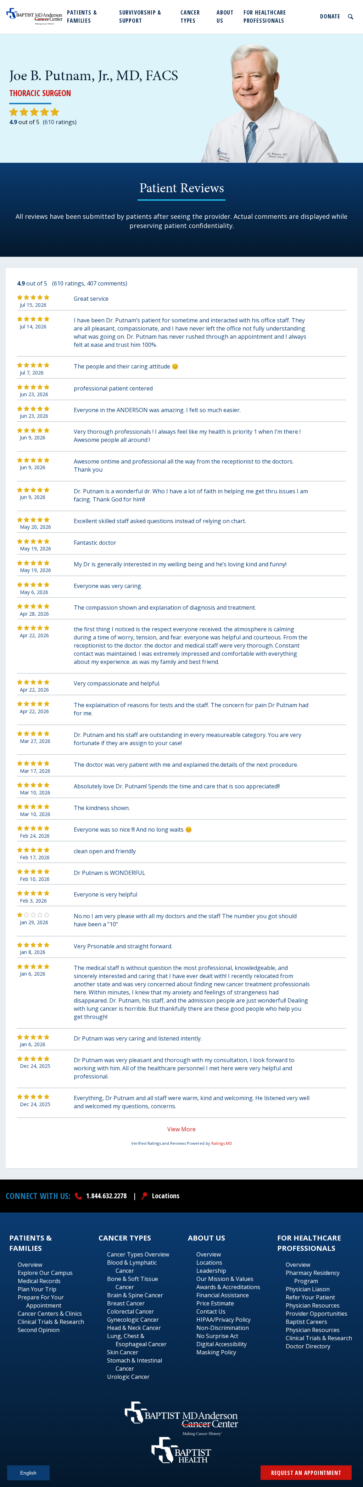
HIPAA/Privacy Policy (223, 1320)
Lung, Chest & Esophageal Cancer (137, 1340)
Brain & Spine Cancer (135, 1295)
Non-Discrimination (222, 1328)
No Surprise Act (217, 1336)
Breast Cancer (126, 1303)
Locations (209, 1262)
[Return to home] (34, 16)
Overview (30, 1265)
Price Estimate (215, 1303)
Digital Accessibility (221, 1344)
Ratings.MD (221, 1143)
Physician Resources (313, 1305)
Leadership (211, 1271)
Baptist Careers (306, 1322)
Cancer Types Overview (138, 1254)
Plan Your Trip (37, 1289)
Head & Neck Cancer (134, 1328)
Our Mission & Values (224, 1279)
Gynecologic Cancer (133, 1320)
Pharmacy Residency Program (313, 1277)
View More (181, 1129)
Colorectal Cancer (130, 1311)
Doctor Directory (308, 1346)
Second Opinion (39, 1330)
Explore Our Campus (45, 1273)
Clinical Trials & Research (51, 1322)
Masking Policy (216, 1352)
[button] (89, 16)
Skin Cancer (122, 1352)
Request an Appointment (306, 1473)
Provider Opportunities (316, 1313)
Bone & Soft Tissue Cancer (132, 1283)
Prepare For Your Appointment (41, 1301)
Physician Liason (308, 1289)
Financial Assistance (222, 1295)
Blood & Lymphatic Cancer (132, 1267)
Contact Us (210, 1311)
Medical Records (39, 1281)
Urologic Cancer (128, 1377)
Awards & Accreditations (228, 1287)
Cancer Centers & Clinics (50, 1313)
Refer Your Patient (310, 1297)
